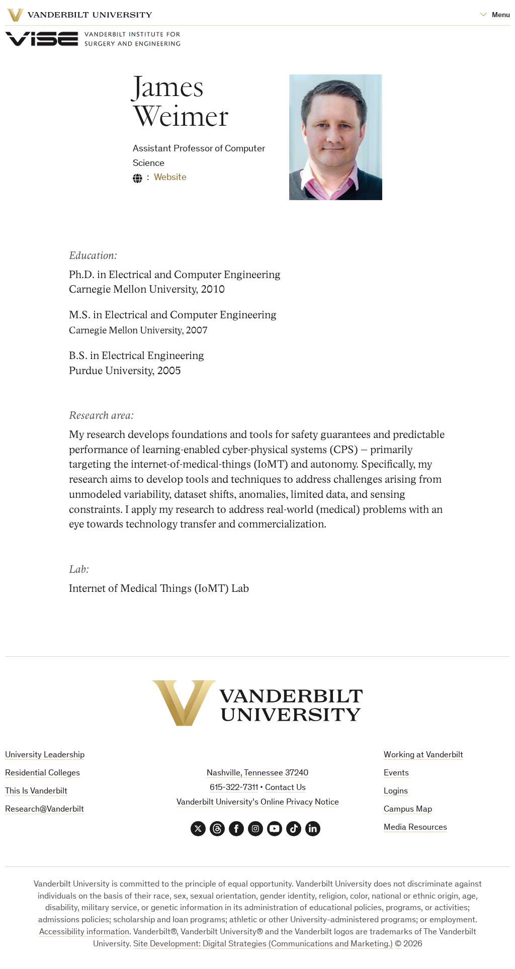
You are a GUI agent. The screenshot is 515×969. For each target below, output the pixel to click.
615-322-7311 (234, 788)
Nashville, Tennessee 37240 (257, 773)
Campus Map (408, 810)
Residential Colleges (42, 773)
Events (396, 773)
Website (170, 178)
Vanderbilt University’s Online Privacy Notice (258, 803)
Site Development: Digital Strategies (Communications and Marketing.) (263, 944)
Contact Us (285, 788)
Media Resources (415, 828)
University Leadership (44, 755)
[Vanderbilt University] (257, 703)
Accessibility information (84, 932)
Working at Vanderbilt (423, 755)
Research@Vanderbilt (44, 810)
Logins (396, 791)
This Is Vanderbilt (36, 791)
